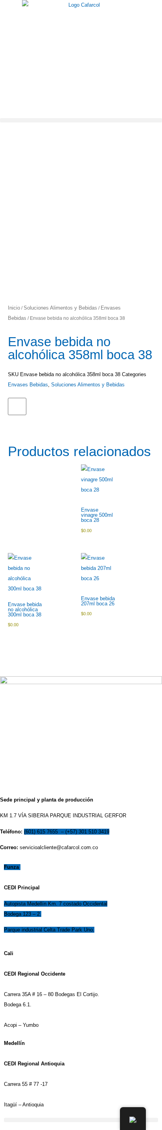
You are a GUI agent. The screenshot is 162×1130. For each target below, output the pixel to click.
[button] (81, 120)
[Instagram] (15, 126)
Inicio (14, 308)
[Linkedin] (9, 126)
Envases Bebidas (28, 385)
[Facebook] (2, 126)
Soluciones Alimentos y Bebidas (60, 308)
